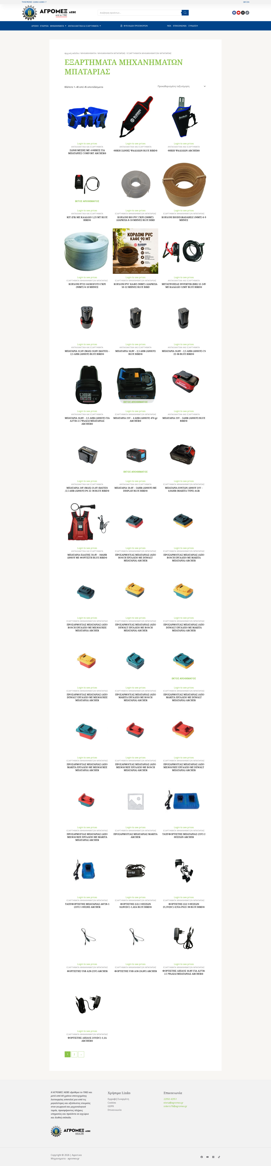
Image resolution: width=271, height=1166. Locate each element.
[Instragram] (213, 1157)
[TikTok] (219, 1157)
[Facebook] (202, 1157)
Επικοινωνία (115, 1109)
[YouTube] (207, 1157)
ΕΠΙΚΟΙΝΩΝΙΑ (179, 25)
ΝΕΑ (169, 25)
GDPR (111, 1106)
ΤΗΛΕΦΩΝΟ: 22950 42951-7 (34, 2)
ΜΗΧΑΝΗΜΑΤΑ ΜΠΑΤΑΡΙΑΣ (111, 53)
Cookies (112, 1102)
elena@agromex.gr (173, 1102)
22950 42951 (170, 1099)
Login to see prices (87, 143)
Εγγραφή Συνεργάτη (118, 1099)
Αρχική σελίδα (72, 53)
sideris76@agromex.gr (175, 1106)
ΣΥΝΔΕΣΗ (193, 25)
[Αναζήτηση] (185, 13)
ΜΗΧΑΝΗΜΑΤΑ (88, 53)
